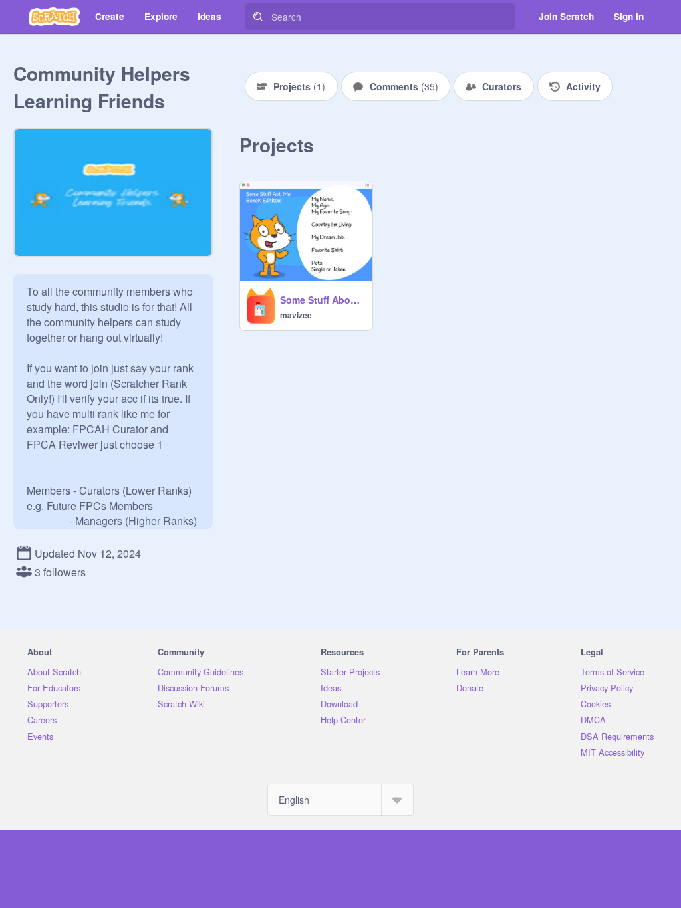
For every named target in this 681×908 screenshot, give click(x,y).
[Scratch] (54, 16)
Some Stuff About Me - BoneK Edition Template (322, 299)
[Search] (258, 16)
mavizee (296, 315)
